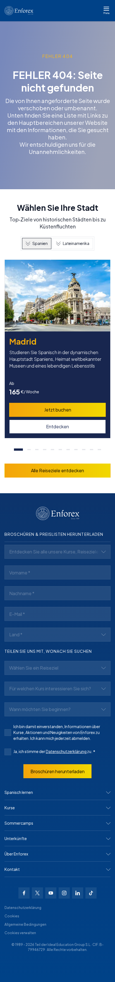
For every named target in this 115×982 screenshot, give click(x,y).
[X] (37, 893)
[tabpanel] (57, 358)
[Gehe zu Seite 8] (76, 449)
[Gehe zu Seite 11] (99, 449)
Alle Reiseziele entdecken (57, 470)
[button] (57, 792)
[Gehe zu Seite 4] (45, 449)
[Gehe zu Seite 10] (91, 449)
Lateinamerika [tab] (76, 243)
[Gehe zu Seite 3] (37, 449)
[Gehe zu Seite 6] (60, 449)
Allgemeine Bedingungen (25, 924)
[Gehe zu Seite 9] (84, 449)
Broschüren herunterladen (57, 771)
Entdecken (57, 426)
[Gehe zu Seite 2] (29, 449)
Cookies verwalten (20, 933)
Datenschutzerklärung (66, 751)
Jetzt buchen (57, 410)
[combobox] (57, 552)
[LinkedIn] (77, 893)
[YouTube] (50, 893)
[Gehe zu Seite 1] (18, 449)
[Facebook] (24, 893)
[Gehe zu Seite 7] (68, 449)
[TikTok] (91, 893)
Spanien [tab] (40, 243)
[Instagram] (64, 893)
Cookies (11, 916)
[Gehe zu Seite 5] (52, 449)
